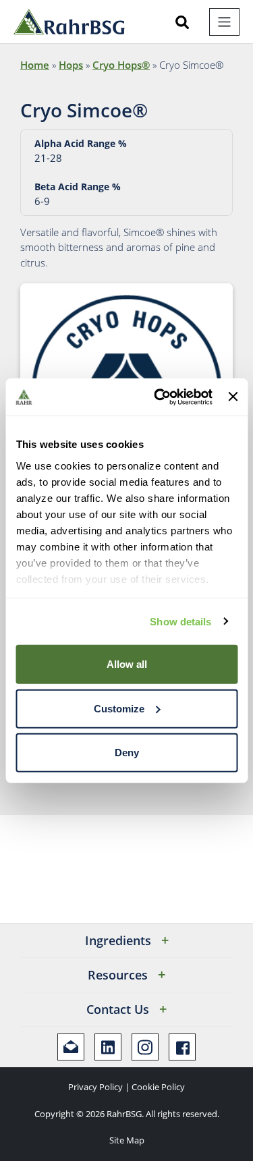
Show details (180, 621)
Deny (127, 752)
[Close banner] (232, 396)
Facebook (182, 1046)
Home (34, 65)
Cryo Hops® (121, 65)
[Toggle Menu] (224, 22)
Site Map (126, 1140)
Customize (119, 708)
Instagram (145, 1046)
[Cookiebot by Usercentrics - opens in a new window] (159, 396)
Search (182, 22)
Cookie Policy (158, 1087)
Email (70, 1046)
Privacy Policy (95, 1087)
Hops (71, 65)
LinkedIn (107, 1046)
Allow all (127, 664)
